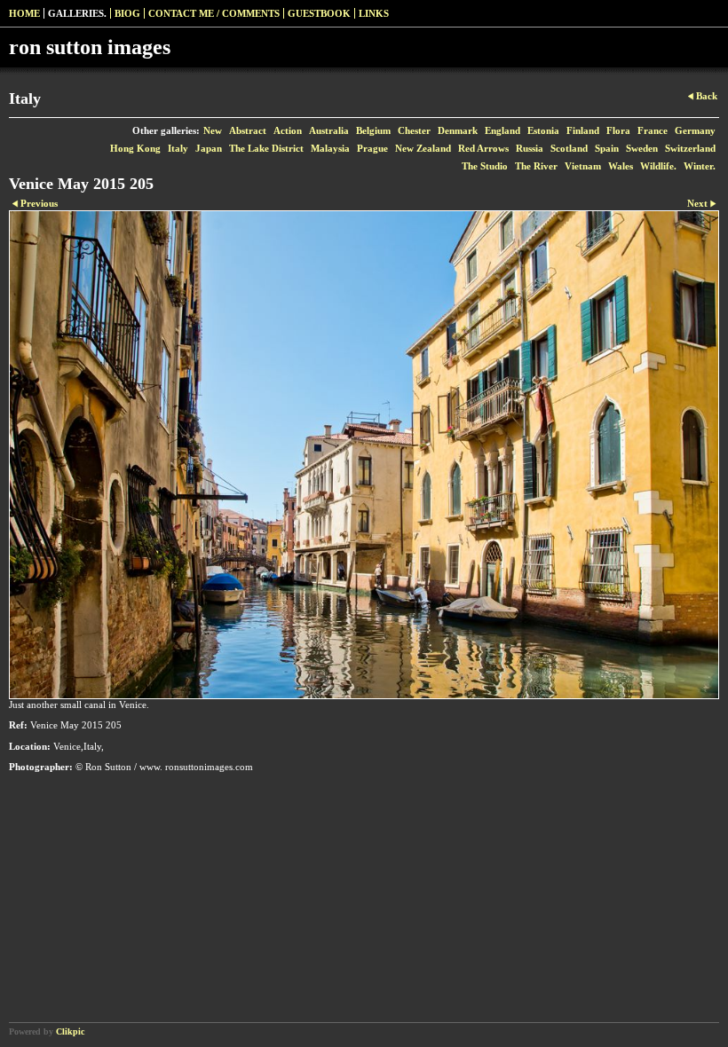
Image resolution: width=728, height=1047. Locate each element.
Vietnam (583, 166)
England (502, 130)
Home (24, 13)
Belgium (373, 130)
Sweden (642, 148)
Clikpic (70, 1031)
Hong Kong (135, 148)
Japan (208, 148)
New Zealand (423, 148)
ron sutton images (89, 47)
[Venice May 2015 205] (364, 454)
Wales (620, 166)
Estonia (543, 130)
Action (287, 130)
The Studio (485, 166)
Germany (695, 130)
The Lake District (266, 148)
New (212, 130)
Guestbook (319, 13)
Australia (329, 130)
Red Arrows (483, 148)
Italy (178, 148)
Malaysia (330, 148)
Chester (414, 130)
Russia (529, 148)
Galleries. (77, 13)
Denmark (458, 130)
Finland (582, 130)
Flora (618, 130)
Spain (607, 148)
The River (536, 166)
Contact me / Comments (214, 13)
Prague (372, 148)
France (652, 130)
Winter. (700, 166)
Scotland (569, 148)
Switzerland (690, 148)
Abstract (247, 130)
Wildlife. (658, 166)
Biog (127, 13)
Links (374, 13)
